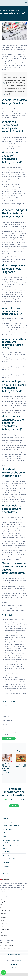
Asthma (5, 833)
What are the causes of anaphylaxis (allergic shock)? (15, 79)
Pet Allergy (6, 862)
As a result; (8, 94)
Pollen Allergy (7, 866)
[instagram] (14, 964)
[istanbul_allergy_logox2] (5, 2)
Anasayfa (2, 10)
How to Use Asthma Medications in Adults (13, 847)
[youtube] (16, 964)
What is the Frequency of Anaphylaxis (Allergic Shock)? (15, 77)
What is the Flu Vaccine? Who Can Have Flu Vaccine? (6, 768)
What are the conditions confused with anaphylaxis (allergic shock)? (16, 85)
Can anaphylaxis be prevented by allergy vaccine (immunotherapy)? (15, 93)
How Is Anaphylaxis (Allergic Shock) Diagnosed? (14, 82)
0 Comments (7, 774)
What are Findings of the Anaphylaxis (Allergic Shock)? (15, 80)
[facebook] (11, 964)
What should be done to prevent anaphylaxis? (14, 91)
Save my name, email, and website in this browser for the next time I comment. (14, 732)
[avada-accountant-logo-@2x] (5, 878)
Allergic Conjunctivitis (21, 765)
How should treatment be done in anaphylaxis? (14, 90)
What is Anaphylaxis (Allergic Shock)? (12, 76)
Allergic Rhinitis (7, 829)
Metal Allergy (7, 852)
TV (3, 870)
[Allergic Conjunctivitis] (21, 758)
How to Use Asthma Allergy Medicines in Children (11, 841)
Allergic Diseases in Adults (11, 825)
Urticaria (5, 873)
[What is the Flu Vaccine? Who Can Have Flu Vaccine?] (7, 758)
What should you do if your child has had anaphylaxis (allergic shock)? (15, 86)
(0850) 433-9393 (18, 799)
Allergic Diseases (8, 822)
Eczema (5, 836)
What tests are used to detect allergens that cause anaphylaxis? (16, 83)
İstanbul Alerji (18, 960)
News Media (6, 855)
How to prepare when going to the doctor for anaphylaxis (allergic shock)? (15, 88)
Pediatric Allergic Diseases (11, 859)
